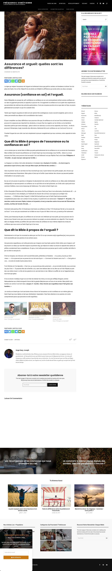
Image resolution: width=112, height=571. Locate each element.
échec (83, 157)
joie (95, 128)
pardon (83, 137)
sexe (82, 148)
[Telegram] (16, 81)
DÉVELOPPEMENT (73, 3)
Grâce (83, 128)
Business (83, 115)
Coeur (83, 120)
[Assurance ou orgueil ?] (15, 308)
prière (96, 139)
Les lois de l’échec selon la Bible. (37, 315)
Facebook (97, 3)
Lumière (96, 131)
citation (96, 117)
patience (96, 137)
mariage (83, 133)
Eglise (96, 122)
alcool (83, 111)
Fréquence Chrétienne (18, 3)
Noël (82, 135)
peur (82, 139)
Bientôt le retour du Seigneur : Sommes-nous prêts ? (89, 510)
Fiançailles (84, 126)
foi (95, 126)
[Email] (19, 81)
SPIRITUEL (62, 3)
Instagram (100, 3)
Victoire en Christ (99, 155)
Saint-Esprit (84, 144)
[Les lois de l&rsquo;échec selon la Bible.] (40, 308)
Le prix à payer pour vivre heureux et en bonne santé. (23, 510)
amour (96, 111)
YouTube (103, 3)
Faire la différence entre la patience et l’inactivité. (56, 510)
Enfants (83, 124)
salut (82, 146)
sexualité (96, 148)
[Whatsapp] (12, 81)
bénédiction (97, 115)
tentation (83, 152)
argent (83, 113)
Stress (96, 150)
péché (83, 142)
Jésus (83, 131)
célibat (83, 122)
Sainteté (96, 144)
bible (95, 113)
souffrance (84, 150)
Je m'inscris (17, 557)
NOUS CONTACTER (43, 9)
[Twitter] (9, 81)
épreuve (83, 159)
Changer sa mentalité (12, 72)
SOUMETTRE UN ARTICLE (57, 9)
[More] (23, 81)
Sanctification (98, 146)
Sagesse (96, 142)
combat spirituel (98, 120)
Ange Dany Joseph (22, 350)
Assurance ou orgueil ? (10, 315)
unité (82, 155)
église (96, 157)
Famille (96, 124)
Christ (83, 117)
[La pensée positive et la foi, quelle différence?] (64, 308)
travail (96, 152)
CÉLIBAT (84, 3)
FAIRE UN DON (52, 3)
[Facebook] (6, 81)
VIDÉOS (92, 3)
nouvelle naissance (99, 133)
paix (95, 135)
